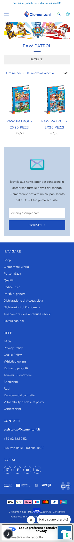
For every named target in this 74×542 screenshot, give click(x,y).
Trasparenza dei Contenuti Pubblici (27, 314)
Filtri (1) (37, 59)
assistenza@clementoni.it (22, 429)
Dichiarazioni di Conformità (22, 307)
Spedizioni (11, 382)
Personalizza (12, 274)
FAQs (7, 341)
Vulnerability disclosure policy (24, 402)
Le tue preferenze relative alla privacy (41, 529)
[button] (8, 534)
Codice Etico (12, 287)
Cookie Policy (13, 355)
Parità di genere (14, 294)
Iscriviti (35, 225)
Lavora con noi (14, 321)
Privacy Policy (13, 348)
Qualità (9, 280)
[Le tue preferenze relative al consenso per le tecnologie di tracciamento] (67, 535)
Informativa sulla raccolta (24, 537)
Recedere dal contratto (19, 395)
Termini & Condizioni (17, 375)
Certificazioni (12, 409)
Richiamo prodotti (16, 368)
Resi (6, 388)
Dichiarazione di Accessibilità (23, 301)
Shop (7, 260)
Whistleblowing (15, 361)
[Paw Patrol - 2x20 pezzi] (20, 100)
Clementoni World (16, 267)
